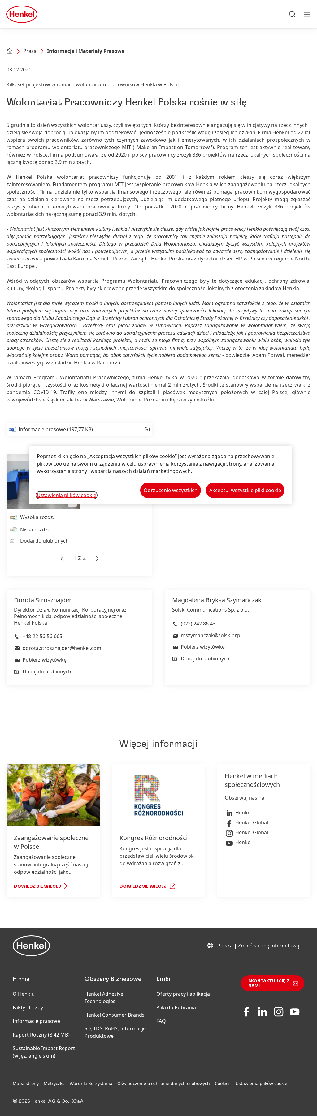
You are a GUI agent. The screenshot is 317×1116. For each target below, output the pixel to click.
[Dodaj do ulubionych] (146, 429)
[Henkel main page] (21, 14)
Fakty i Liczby (28, 1007)
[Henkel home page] (10, 51)
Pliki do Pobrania (176, 1007)
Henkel (243, 812)
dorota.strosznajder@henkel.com (62, 648)
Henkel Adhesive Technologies (104, 997)
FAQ (161, 1021)
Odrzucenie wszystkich (171, 490)
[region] (160, 475)
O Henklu (24, 993)
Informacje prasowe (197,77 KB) (56, 429)
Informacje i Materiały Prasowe (85, 51)
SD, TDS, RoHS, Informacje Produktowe (115, 1032)
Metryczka (54, 1083)
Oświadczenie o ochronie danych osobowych (163, 1083)
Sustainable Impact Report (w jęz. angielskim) (44, 1052)
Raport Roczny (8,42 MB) (41, 1034)
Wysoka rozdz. (37, 517)
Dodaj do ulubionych (44, 540)
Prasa (30, 51)
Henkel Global (251, 822)
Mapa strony (26, 1083)
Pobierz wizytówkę (45, 659)
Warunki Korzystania (91, 1083)
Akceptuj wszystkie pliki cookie (245, 490)
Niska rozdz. (34, 529)
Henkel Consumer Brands (115, 1014)
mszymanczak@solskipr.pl (211, 635)
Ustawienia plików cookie (261, 1083)
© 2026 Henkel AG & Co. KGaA (48, 1101)
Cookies (223, 1083)
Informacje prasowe (36, 1021)
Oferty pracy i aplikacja (183, 993)
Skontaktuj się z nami (268, 983)
